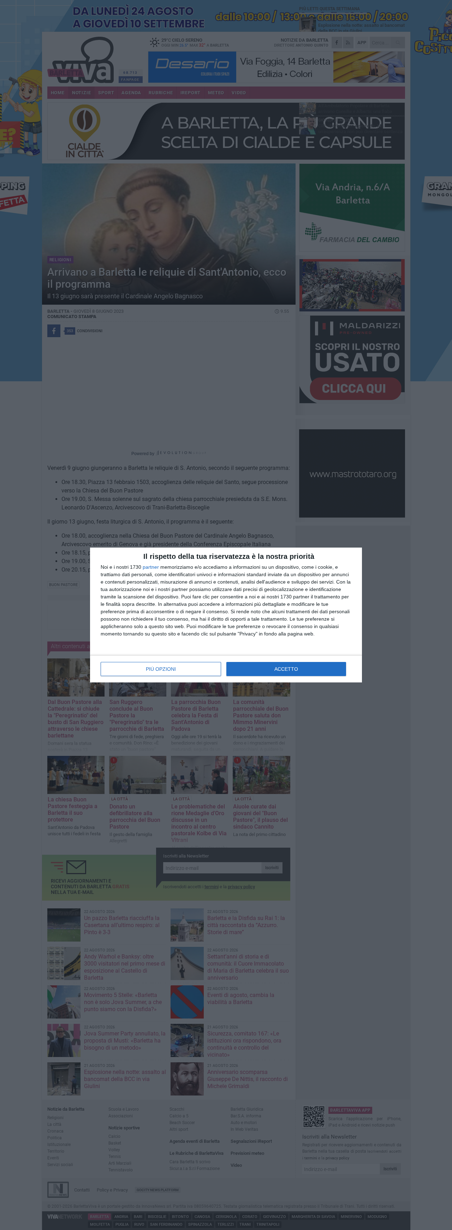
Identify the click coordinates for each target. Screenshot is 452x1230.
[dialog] (226, 615)
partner (151, 567)
